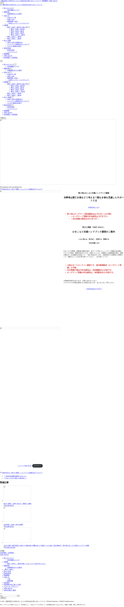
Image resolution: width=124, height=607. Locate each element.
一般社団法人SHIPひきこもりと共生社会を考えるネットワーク (20, 1)
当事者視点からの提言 (14, 567)
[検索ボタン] (1, 61)
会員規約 (6, 582)
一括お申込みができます (94, 289)
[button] (62, 594)
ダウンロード (37, 465)
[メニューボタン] (2, 3)
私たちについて (9, 558)
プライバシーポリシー (11, 586)
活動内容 (6, 565)
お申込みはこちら (94, 207)
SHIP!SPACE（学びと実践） (11, 189)
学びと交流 (7, 571)
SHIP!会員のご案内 (10, 590)
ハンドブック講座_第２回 (24, 465)
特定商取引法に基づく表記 (12, 584)
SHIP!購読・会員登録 (7, 553)
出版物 (6, 562)
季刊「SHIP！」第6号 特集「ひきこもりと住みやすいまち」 (26, 563)
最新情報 (10, 581)
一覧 (8, 579)
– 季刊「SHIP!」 (9, 569)
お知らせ (6, 577)
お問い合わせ (53, 1)
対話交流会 (7, 573)
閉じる (3, 118)
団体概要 (45, 1)
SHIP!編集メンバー (13, 560)
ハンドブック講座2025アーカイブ (31, 189)
